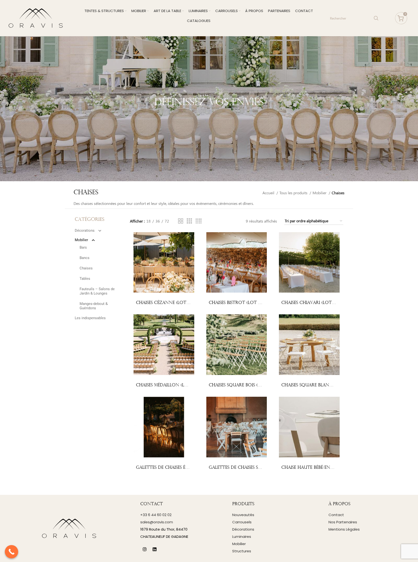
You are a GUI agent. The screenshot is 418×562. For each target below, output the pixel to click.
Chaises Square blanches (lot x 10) (322, 385)
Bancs (85, 258)
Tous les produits (293, 192)
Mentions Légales (344, 529)
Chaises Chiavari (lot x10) (311, 303)
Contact (336, 514)
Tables (85, 278)
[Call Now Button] (11, 551)
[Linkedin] (154, 549)
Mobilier (320, 192)
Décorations (85, 230)
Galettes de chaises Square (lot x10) (252, 467)
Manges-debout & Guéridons (94, 306)
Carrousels (242, 522)
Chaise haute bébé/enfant (311, 467)
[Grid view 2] (180, 221)
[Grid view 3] (189, 221)
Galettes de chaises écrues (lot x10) (178, 467)
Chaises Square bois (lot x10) (242, 385)
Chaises (86, 268)
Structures (241, 551)
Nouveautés (243, 514)
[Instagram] (144, 549)
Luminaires (241, 536)
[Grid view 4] (199, 221)
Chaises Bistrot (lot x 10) (238, 303)
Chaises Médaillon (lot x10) (168, 385)
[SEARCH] (376, 18)
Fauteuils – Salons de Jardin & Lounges (97, 291)
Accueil (268, 192)
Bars (83, 247)
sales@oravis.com (156, 522)
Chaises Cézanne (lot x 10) (167, 303)
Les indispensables (90, 318)
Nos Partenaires (342, 522)
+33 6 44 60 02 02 (156, 514)
